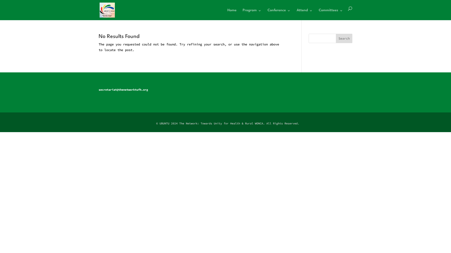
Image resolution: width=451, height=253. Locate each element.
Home (232, 10)
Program (250, 10)
